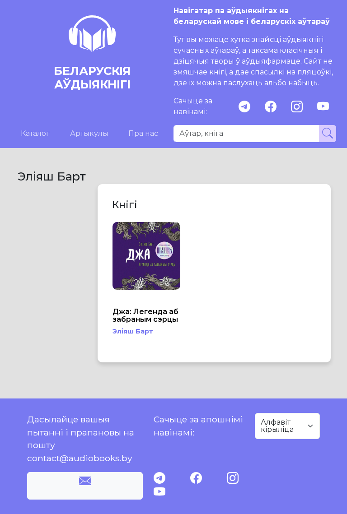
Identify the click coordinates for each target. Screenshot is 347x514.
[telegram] (244, 107)
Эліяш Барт (133, 331)
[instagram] (297, 107)
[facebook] (271, 107)
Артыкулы (89, 133)
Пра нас (143, 133)
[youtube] (323, 107)
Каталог (35, 133)
